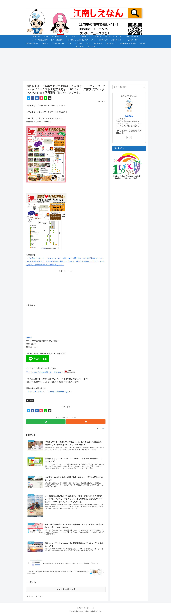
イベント (30, 400)
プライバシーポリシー (85, 608)
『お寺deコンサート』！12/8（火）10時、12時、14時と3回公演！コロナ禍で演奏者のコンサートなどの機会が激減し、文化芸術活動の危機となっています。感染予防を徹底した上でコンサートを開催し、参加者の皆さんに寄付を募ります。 (65, 261)
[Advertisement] (85, 64)
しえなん (129, 116)
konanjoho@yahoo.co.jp (58, 392)
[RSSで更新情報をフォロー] (85, 421)
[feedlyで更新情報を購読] (46, 421)
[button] (143, 87)
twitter (40, 392)
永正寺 (29, 337)
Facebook (32, 392)
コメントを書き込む (66, 589)
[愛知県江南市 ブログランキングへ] (70, 372)
